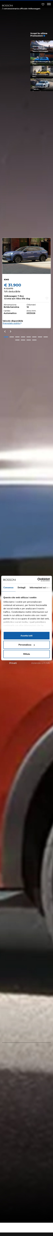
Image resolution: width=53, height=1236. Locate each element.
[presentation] (5, 331)
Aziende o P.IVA (40, 663)
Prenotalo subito (11, 323)
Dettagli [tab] (21, 587)
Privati (13, 663)
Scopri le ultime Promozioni (38, 34)
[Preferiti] (43, 4)
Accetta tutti (26, 635)
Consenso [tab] (8, 587)
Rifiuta (26, 654)
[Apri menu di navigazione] (48, 4)
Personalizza (25, 645)
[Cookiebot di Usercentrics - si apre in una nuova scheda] (38, 580)
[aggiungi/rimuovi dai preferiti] (47, 298)
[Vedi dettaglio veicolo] (26, 256)
